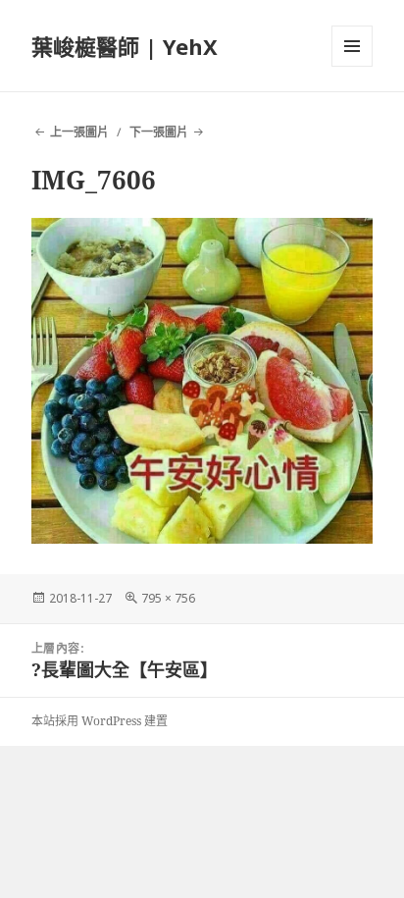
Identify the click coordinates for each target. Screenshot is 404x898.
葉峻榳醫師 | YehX (124, 46)
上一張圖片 (79, 132)
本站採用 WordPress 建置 (99, 721)
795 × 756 (168, 598)
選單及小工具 (352, 46)
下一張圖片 (158, 132)
